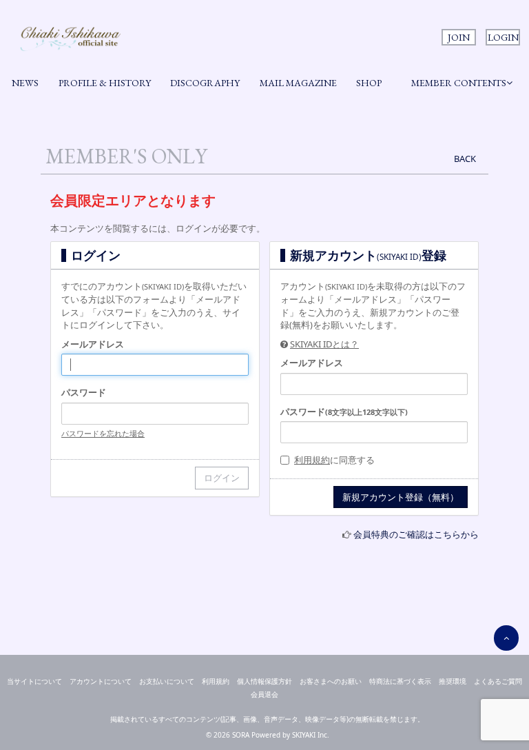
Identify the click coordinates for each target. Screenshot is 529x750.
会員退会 (264, 694)
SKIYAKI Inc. (310, 735)
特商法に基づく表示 (400, 681)
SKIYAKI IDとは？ (324, 344)
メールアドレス (92, 344)
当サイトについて (34, 681)
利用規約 (312, 460)
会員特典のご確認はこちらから (416, 534)
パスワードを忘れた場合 (103, 433)
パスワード (83, 392)
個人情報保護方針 (264, 681)
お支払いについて (166, 681)
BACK (465, 158)
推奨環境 (452, 681)
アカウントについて (101, 681)
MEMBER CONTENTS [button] (458, 83)
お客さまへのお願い (331, 681)
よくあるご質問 (498, 681)
